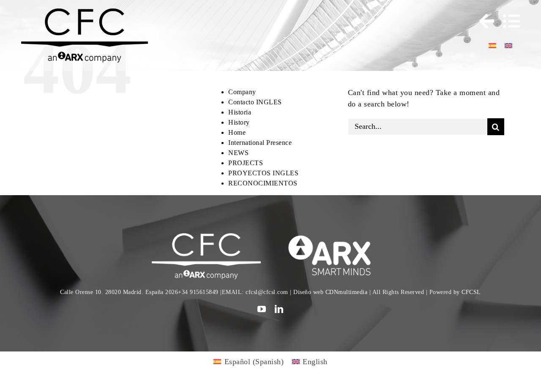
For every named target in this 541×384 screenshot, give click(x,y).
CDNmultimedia (346, 292)
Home (237, 132)
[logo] (334, 237)
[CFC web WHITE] (206, 237)
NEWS (238, 152)
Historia (239, 112)
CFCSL (471, 292)
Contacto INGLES (255, 102)
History (239, 122)
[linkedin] (279, 309)
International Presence (260, 142)
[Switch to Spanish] (492, 45)
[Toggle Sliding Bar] (483, 21)
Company (242, 91)
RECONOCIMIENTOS (263, 183)
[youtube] (261, 309)
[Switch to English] (508, 45)
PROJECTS (245, 162)
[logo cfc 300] (84, 12)
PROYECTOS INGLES (263, 173)
